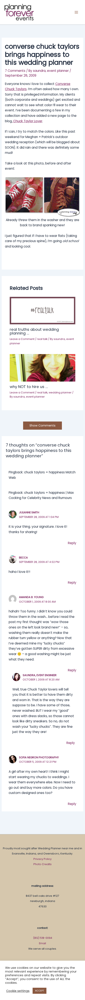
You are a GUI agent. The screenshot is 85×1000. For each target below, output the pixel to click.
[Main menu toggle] (76, 12)
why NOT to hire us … (29, 386)
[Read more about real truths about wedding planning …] (42, 310)
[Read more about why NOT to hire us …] (42, 367)
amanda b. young (31, 597)
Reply (72, 543)
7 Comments (15, 70)
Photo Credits (42, 864)
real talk (42, 339)
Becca (23, 557)
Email (42, 943)
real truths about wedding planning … (34, 331)
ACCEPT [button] (39, 990)
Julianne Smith (29, 512)
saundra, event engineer (40, 675)
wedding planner (60, 392)
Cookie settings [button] (18, 991)
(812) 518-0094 (42, 938)
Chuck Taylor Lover (27, 121)
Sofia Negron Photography (39, 757)
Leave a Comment (22, 339)
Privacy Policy (42, 859)
